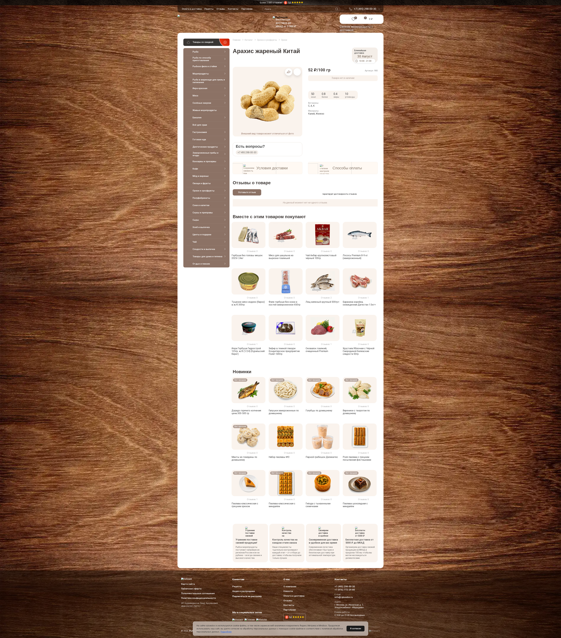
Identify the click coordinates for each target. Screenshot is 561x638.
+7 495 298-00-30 (247, 152)
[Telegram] (250, 620)
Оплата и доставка (192, 9)
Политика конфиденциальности (198, 598)
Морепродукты (201, 73)
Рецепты (209, 9)
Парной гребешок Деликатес (322, 457)
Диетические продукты (205, 146)
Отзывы (221, 9)
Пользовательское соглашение (198, 593)
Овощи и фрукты (202, 183)
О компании (289, 587)
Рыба (195, 51)
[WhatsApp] (261, 620)
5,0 (290, 617)
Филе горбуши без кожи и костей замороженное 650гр (284, 303)
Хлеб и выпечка (201, 227)
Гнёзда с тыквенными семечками (318, 505)
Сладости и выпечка (204, 249)
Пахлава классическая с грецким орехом (245, 505)
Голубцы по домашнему (319, 410)
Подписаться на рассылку (247, 596)
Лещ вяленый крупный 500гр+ (322, 302)
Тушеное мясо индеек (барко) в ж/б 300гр (248, 303)
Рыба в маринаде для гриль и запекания (209, 81)
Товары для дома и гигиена (207, 256)
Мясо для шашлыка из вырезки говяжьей (281, 257)
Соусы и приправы (203, 212)
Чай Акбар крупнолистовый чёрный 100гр (321, 257)
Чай (195, 242)
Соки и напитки (201, 205)
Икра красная (200, 88)
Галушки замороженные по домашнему (284, 412)
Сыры (196, 220)
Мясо (195, 95)
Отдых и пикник (201, 263)
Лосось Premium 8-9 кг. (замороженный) (355, 257)
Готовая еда (199, 139)
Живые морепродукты (205, 110)
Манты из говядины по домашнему (244, 458)
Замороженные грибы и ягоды (205, 154)
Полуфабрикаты (201, 198)
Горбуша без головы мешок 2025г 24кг (247, 257)
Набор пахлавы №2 (279, 457)
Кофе (195, 168)
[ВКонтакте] (237, 620)
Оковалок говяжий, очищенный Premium (317, 350)
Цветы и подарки (202, 234)
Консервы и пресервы (204, 161)
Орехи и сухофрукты (203, 190)
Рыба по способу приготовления (202, 59)
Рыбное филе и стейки (205, 66)
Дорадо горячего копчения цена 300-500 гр (246, 412)
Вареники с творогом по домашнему (356, 412)
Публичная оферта (191, 589)
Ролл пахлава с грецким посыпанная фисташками (357, 458)
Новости (288, 591)
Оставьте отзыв (247, 192)
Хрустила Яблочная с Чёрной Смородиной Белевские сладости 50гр (358, 351)
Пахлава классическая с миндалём (282, 505)
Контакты (233, 9)
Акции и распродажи (243, 591)
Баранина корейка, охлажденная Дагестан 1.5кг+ (359, 303)
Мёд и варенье (200, 176)
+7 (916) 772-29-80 (345, 590)
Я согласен (355, 628)
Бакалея (197, 117)
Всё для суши (200, 125)
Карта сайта (188, 584)
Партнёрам (246, 9)
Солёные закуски (202, 103)
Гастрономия (200, 132)
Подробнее (226, 631)
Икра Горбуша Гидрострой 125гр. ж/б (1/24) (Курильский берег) (248, 351)
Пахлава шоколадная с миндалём (355, 505)
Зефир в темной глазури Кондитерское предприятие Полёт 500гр (284, 351)
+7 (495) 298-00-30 (365, 9)
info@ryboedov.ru (344, 597)
